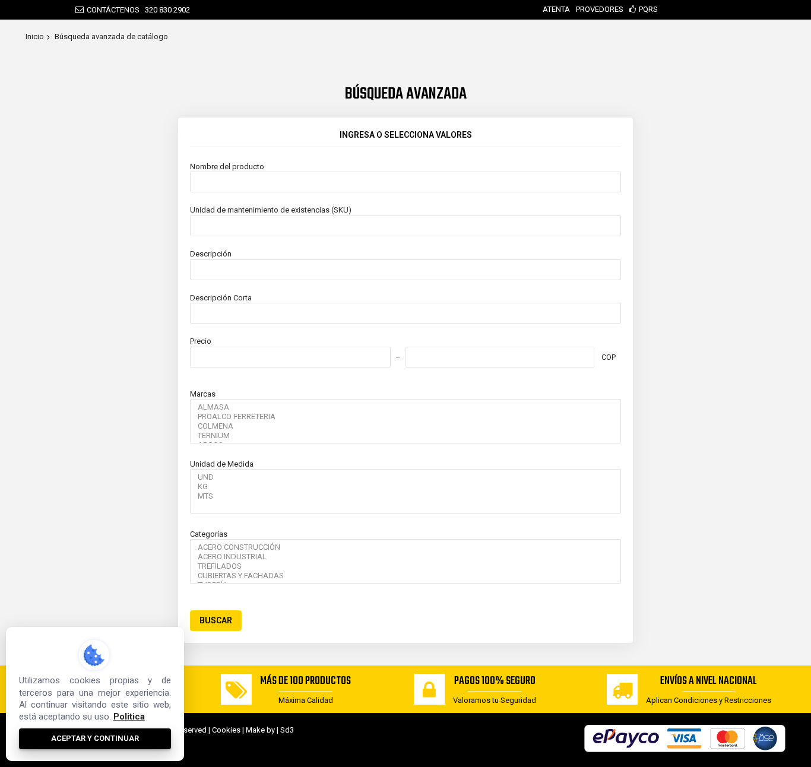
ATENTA (556, 9)
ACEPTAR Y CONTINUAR (95, 738)
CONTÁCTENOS (113, 9)
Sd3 (287, 729)
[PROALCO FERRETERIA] (405, 416)
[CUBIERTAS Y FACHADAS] (405, 576)
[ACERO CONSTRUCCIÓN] (405, 547)
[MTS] (405, 496)
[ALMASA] (405, 407)
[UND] (405, 477)
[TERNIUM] (405, 435)
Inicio (35, 36)
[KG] (405, 487)
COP (608, 357)
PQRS (648, 9)
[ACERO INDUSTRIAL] (405, 557)
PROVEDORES (599, 9)
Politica (129, 716)
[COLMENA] (405, 426)
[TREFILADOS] (405, 566)
